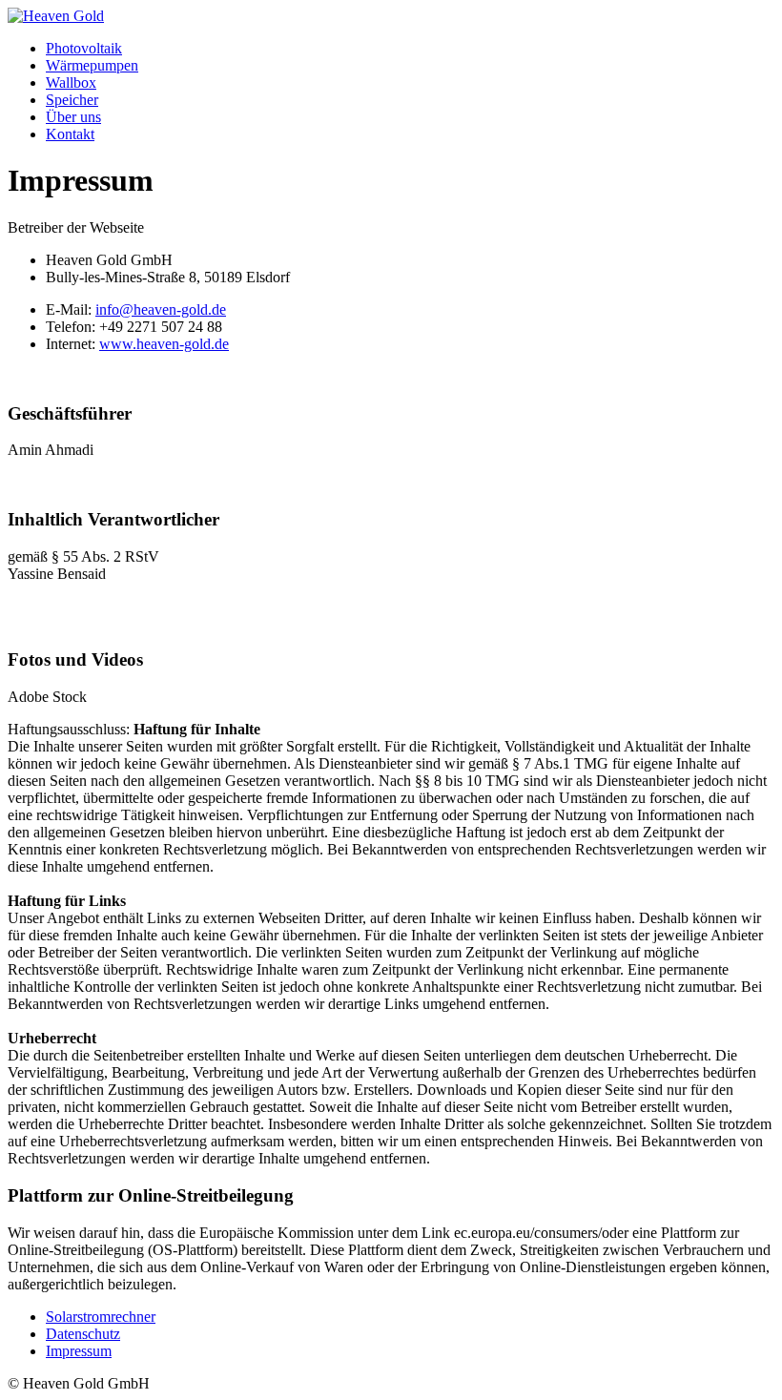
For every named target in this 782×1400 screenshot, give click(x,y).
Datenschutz (83, 1334)
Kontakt (70, 134)
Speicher (72, 100)
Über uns (73, 117)
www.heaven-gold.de (164, 344)
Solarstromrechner (100, 1316)
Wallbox (71, 82)
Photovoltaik (84, 48)
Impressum (79, 1351)
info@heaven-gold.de (160, 309)
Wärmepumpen (92, 65)
